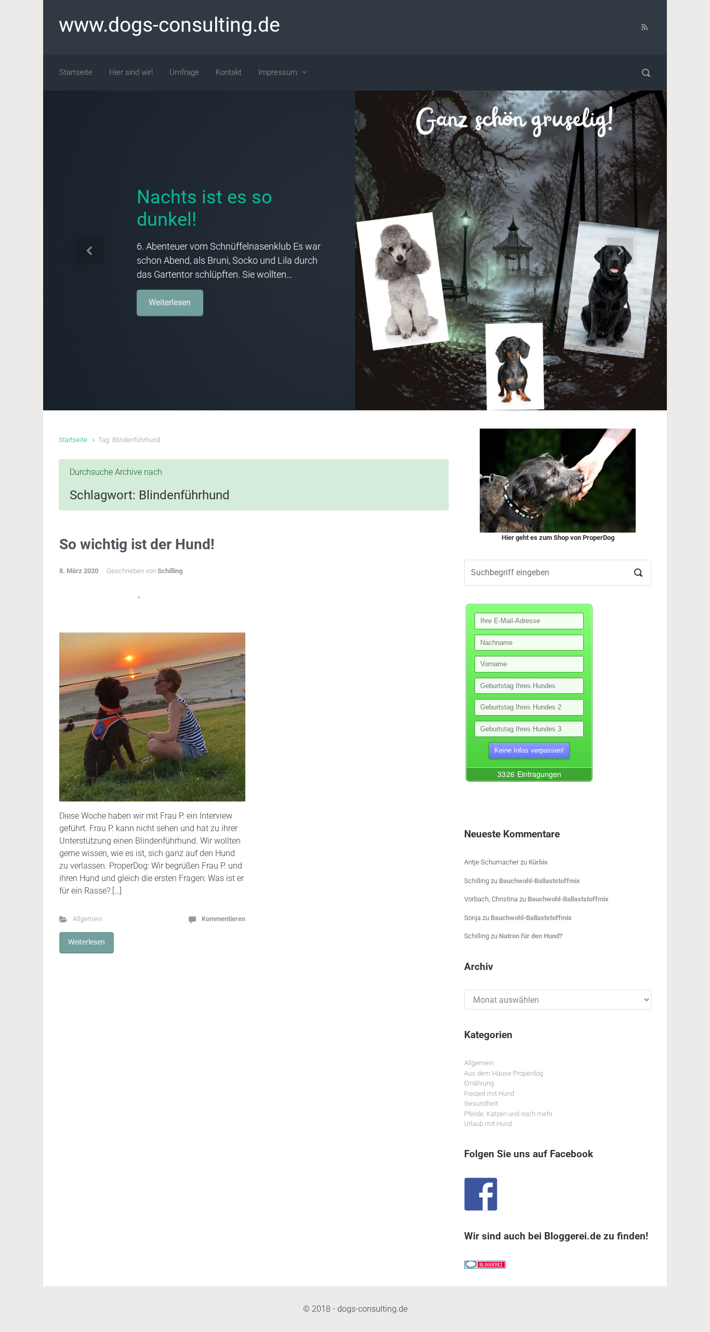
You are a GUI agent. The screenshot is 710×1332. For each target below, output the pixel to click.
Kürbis (538, 862)
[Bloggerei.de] (485, 1264)
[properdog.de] (557, 481)
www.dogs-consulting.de (169, 25)
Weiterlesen (170, 302)
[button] (90, 250)
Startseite (73, 440)
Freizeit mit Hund (489, 1093)
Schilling (169, 571)
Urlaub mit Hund (488, 1124)
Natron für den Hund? (530, 936)
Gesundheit (481, 1103)
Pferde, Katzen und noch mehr (508, 1114)
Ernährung (479, 1083)
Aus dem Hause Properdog (503, 1073)
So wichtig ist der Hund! (137, 544)
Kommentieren (223, 919)
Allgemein (87, 919)
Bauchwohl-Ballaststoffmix (539, 881)
